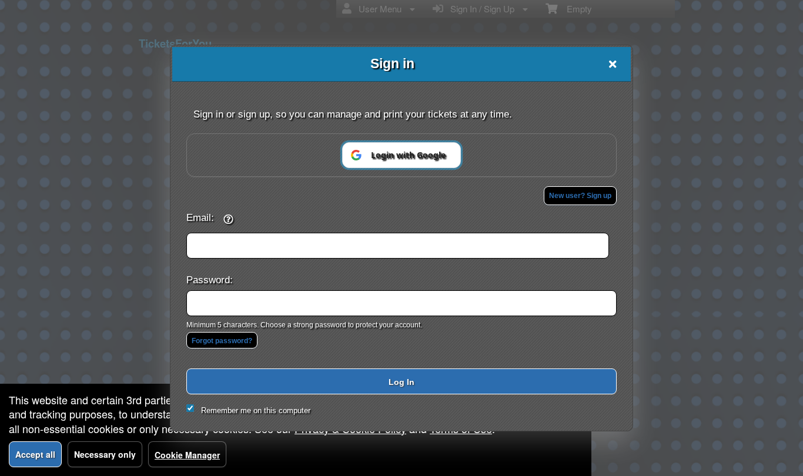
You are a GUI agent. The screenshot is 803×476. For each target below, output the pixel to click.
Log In (401, 382)
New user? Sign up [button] (580, 196)
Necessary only (105, 454)
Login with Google (408, 154)
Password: (209, 279)
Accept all (35, 454)
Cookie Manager (187, 455)
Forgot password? (222, 341)
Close (613, 64)
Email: (200, 217)
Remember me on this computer (255, 410)
